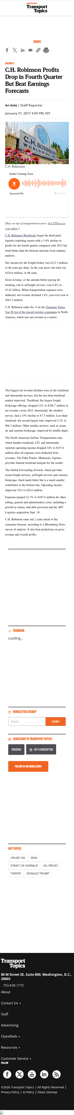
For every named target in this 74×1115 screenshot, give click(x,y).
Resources (9, 1047)
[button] (38, 50)
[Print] (46, 50)
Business (9, 63)
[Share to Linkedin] (23, 50)
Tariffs (15, 873)
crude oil (17, 858)
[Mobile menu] (5, 6)
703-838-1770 (13, 985)
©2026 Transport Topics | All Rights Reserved (32, 1087)
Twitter (19, 1074)
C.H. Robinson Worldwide (20, 235)
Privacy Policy (10, 1092)
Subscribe (16, 749)
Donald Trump (38, 873)
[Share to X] (15, 50)
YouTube (32, 1074)
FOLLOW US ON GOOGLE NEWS (28, 766)
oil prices (50, 865)
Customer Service (15, 1058)
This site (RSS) (56, 1074)
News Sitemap (47, 1092)
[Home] (37, 8)
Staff (4, 1014)
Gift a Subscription (43, 749)
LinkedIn (44, 1074)
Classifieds (9, 1036)
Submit (56, 721)
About (5, 992)
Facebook (7, 1074)
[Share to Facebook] (7, 50)
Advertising (9, 1025)
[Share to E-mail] (30, 50)
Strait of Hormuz (24, 865)
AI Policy (28, 1092)
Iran (34, 858)
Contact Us (10, 1003)
